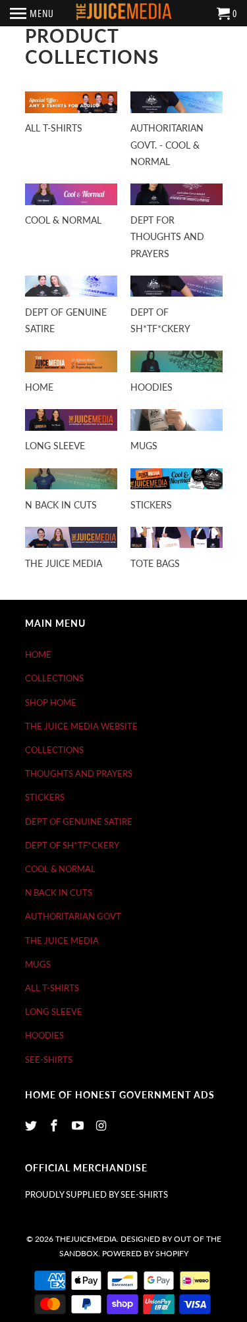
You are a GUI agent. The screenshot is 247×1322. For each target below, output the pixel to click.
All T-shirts (52, 988)
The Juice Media (62, 940)
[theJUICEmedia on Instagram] (103, 1125)
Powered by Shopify (145, 1253)
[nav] (32, 13)
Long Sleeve (53, 1011)
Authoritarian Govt (73, 916)
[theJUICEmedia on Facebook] (55, 1125)
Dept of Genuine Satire (78, 821)
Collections (54, 678)
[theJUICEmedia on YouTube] (79, 1125)
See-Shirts (48, 1059)
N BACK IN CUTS (58, 892)
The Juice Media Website (81, 726)
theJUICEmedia (86, 1239)
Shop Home (50, 702)
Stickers (45, 797)
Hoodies (44, 1035)
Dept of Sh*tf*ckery (72, 845)
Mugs (38, 964)
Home (38, 654)
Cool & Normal (60, 869)
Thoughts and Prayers (78, 773)
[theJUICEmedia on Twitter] (32, 1125)
